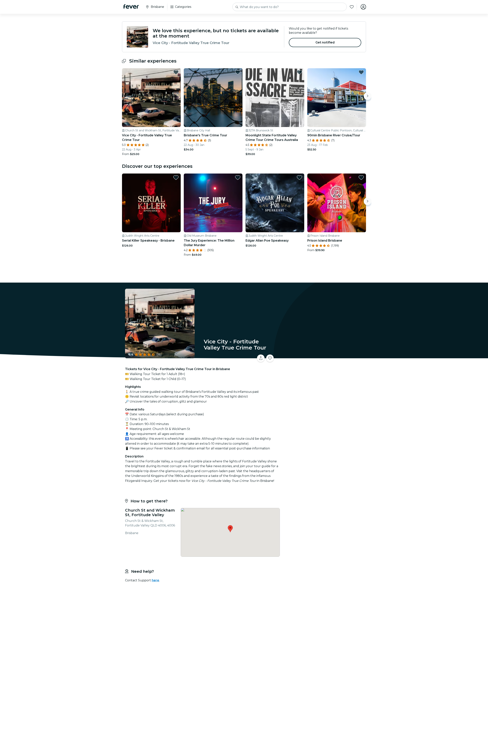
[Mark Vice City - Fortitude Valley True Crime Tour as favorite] (175, 72)
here (155, 580)
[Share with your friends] (261, 358)
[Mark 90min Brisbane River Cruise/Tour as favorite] (361, 72)
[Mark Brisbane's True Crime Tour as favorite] (237, 72)
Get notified (325, 42)
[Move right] (367, 96)
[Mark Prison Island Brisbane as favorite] (361, 177)
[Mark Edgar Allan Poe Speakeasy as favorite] (299, 177)
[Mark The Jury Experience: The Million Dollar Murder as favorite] (237, 177)
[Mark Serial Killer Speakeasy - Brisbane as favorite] (175, 177)
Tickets (323, 355)
